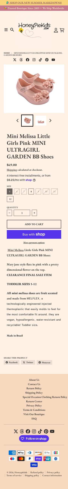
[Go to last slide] (17, 120)
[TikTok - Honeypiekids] (40, 59)
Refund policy (37, 472)
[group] (27, 121)
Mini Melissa (16, 250)
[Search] (12, 29)
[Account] (56, 30)
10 (46, 191)
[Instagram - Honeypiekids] (34, 59)
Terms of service (14, 475)
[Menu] (6, 29)
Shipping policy (32, 475)
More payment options (34, 242)
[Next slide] (50, 120)
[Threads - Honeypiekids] (21, 59)
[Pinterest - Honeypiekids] (46, 59)
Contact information (52, 475)
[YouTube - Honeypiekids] (53, 59)
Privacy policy (53, 472)
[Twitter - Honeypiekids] (14, 59)
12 (10, 199)
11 (54, 191)
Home (7, 53)
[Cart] (62, 30)
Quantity (12, 207)
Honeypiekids (21, 472)
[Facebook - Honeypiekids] (27, 59)
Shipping (12, 169)
